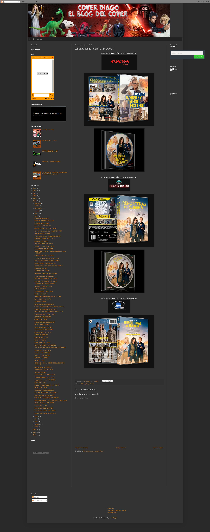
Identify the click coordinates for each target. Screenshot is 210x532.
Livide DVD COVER (40, 301)
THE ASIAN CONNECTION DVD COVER (46, 398)
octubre (37, 206)
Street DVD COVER (40, 372)
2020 (35, 196)
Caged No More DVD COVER (43, 327)
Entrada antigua (158, 448)
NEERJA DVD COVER (41, 335)
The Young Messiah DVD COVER (44, 377)
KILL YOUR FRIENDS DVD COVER (45, 345)
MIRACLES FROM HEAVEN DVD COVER (46, 258)
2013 (35, 435)
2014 (35, 432)
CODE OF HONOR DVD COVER (44, 221)
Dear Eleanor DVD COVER (42, 226)
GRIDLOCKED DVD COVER (42, 332)
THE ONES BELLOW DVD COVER (44, 284)
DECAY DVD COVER (40, 268)
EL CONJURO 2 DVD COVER (43, 286)
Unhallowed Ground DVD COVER (44, 375)
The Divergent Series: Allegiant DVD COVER (47, 236)
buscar (199, 57)
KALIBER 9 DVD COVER (41, 271)
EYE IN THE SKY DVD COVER (43, 291)
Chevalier (111, 508)
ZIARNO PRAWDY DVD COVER (44, 246)
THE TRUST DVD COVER (42, 233)
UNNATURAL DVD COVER (42, 350)
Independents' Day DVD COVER (44, 276)
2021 (35, 193)
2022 (35, 191)
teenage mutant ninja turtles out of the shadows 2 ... (49, 307)
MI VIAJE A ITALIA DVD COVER (43, 249)
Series (39, 39)
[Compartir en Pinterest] (111, 381)
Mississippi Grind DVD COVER (51, 161)
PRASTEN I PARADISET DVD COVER (45, 273)
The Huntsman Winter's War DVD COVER (46, 261)
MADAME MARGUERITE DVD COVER (46, 393)
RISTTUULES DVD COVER (50, 151)
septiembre (38, 208)
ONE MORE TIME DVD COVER (43, 408)
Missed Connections (48, 130)
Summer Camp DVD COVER (43, 367)
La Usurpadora (112, 512)
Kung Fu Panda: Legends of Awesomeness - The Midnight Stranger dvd (55, 173)
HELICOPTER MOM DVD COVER (44, 238)
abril (36, 419)
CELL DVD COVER (40, 289)
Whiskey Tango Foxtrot (87, 383)
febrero (37, 424)
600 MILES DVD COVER (41, 223)
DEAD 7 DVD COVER (40, 294)
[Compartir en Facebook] (109, 381)
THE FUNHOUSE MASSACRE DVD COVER (47, 296)
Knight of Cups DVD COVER (42, 299)
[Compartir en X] (107, 381)
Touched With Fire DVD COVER (43, 369)
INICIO (31, 39)
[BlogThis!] (105, 381)
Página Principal (121, 448)
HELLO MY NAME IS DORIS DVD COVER (47, 385)
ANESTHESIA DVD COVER (42, 317)
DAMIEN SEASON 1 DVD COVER (44, 314)
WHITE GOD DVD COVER (42, 355)
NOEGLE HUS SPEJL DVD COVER (45, 413)
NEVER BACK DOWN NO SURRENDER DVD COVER (50, 400)
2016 (35, 201)
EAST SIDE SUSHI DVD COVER (44, 390)
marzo (37, 421)
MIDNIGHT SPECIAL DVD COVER (44, 322)
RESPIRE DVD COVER (41, 358)
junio (36, 216)
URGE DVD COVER (40, 340)
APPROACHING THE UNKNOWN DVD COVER (48, 312)
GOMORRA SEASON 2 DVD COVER (45, 228)
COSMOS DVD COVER (41, 241)
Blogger (114, 518)
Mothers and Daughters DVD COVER (45, 309)
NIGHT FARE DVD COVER (42, 342)
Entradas (36, 497)
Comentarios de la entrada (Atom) (93, 451)
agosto (37, 211)
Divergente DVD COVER (49, 140)
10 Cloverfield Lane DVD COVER (44, 403)
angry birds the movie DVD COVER (44, 380)
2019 (35, 198)
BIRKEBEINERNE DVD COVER (43, 244)
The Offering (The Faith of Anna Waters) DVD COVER (50, 348)
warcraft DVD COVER (40, 319)
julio (36, 213)
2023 (35, 188)
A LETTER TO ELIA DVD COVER (44, 255)
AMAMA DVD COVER (40, 387)
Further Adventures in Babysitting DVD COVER (48, 231)
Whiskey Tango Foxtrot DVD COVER (45, 263)
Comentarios (38, 500)
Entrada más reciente (81, 448)
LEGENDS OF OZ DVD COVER (43, 330)
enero (36, 426)
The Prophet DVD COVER (42, 353)
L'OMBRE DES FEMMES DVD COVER (45, 278)
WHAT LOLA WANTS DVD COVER (44, 395)
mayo (36, 416)
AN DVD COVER (39, 360)
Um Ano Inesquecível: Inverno (117, 510)
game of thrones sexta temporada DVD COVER (48, 266)
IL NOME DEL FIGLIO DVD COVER (44, 410)
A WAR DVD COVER (40, 405)
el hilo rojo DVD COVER (41, 218)
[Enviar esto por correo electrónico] (103, 381)
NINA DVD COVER (40, 382)
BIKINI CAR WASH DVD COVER (44, 304)
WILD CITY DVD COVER (41, 324)
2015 (35, 430)
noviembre (38, 203)
